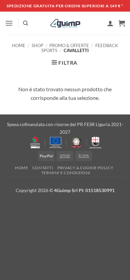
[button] (9, 23)
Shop (37, 45)
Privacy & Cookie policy (85, 167)
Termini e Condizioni (65, 172)
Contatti (42, 167)
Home (18, 45)
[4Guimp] (65, 23)
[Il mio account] (110, 23)
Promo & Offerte (69, 45)
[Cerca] (25, 23)
